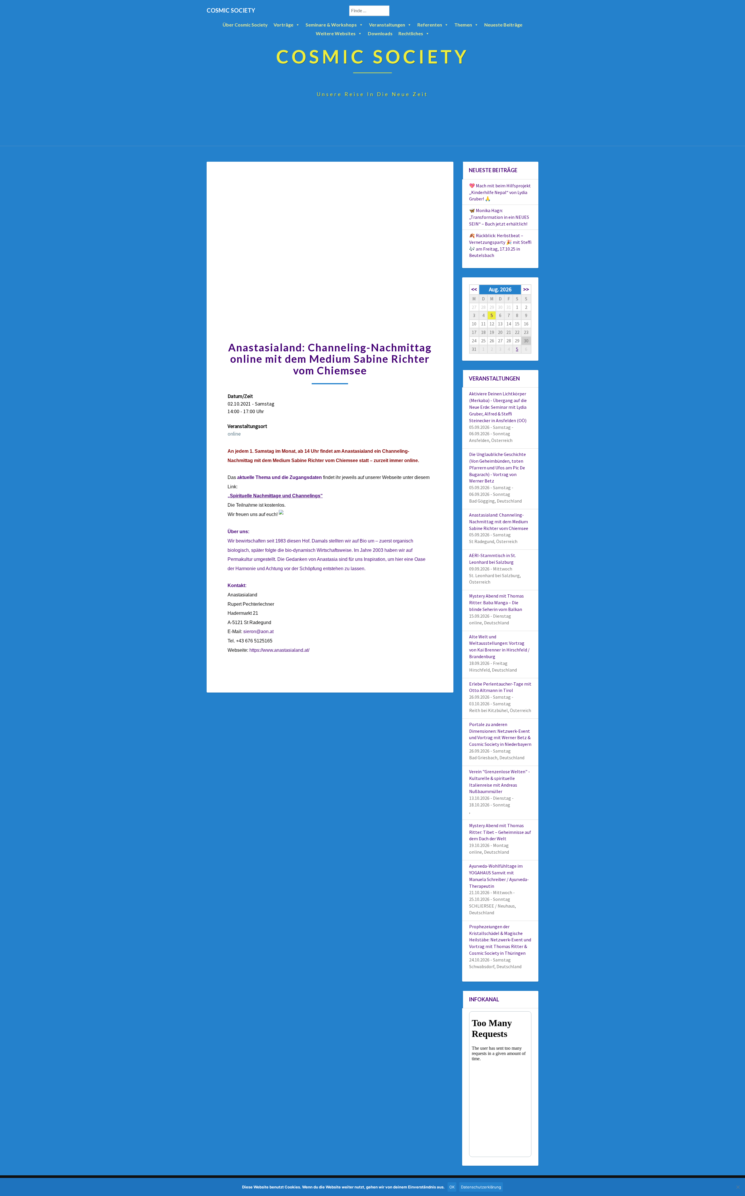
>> (526, 289)
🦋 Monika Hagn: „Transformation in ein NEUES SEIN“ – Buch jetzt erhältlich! (499, 217)
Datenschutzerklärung (481, 1187)
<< (474, 289)
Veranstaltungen (387, 24)
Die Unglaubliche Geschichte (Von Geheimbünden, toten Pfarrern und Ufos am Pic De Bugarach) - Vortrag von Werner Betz (497, 467)
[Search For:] (375, 11)
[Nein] (738, 1187)
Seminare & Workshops (331, 24)
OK (452, 1187)
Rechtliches (410, 33)
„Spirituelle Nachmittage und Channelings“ (275, 495)
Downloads (380, 33)
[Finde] (395, 11)
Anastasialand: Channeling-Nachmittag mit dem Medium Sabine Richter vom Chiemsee (498, 521)
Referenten (429, 24)
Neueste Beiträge (503, 24)
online (234, 433)
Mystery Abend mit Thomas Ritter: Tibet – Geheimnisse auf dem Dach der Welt (500, 832)
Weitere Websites (336, 33)
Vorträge (283, 24)
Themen (463, 24)
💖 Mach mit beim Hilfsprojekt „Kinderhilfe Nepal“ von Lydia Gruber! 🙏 (500, 192)
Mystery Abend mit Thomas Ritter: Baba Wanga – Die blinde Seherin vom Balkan (496, 602)
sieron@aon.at (258, 631)
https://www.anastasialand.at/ (279, 650)
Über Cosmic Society (245, 24)
